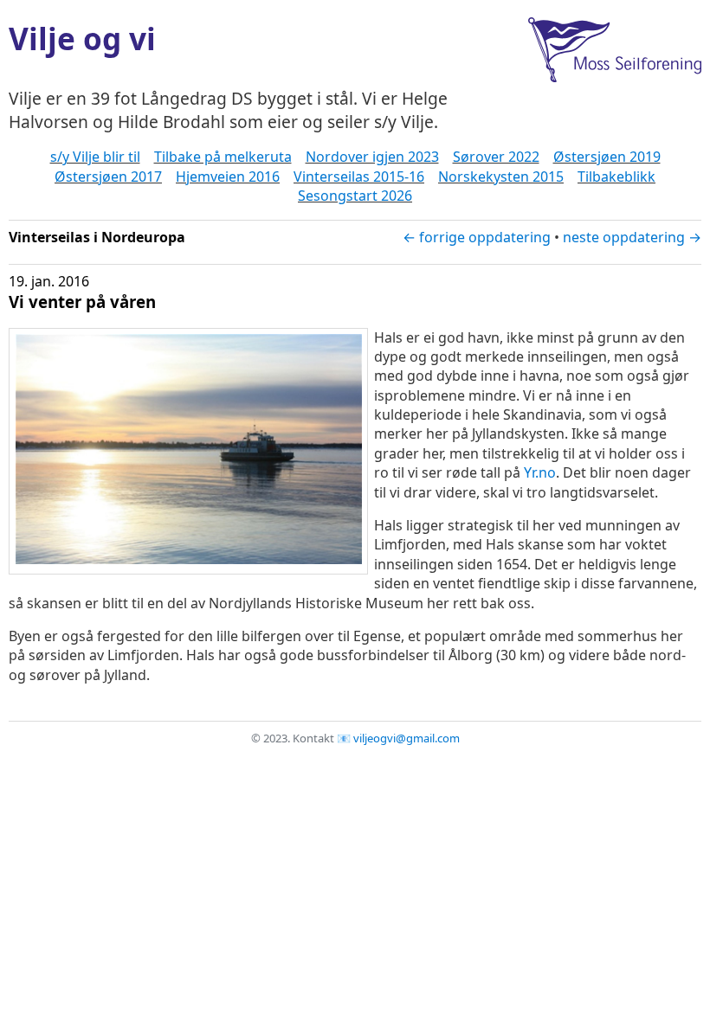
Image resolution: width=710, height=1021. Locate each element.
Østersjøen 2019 (607, 156)
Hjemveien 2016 (228, 176)
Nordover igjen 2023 (372, 156)
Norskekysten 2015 (501, 176)
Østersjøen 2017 (108, 176)
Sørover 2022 (496, 156)
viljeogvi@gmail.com (406, 738)
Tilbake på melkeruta (223, 156)
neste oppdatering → (632, 237)
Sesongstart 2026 (355, 195)
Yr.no (540, 472)
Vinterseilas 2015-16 (359, 176)
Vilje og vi (82, 38)
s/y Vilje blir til (95, 156)
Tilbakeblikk (616, 176)
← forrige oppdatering (477, 237)
